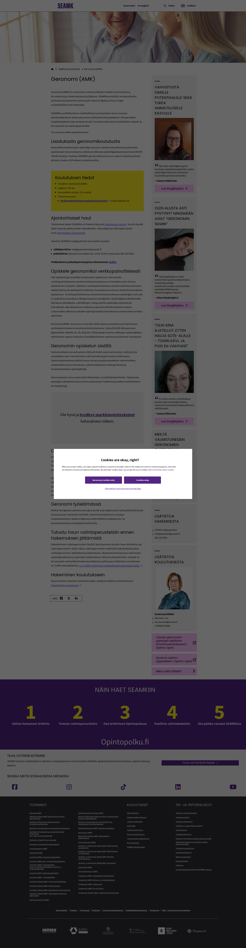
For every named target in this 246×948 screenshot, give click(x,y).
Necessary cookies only (104, 480)
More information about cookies (161, 470)
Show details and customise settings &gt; (123, 488)
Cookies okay (142, 480)
